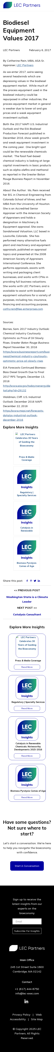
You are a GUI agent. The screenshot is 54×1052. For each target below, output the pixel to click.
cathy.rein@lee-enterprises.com (23, 309)
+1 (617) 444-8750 (27, 989)
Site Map (37, 1019)
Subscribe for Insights (27, 930)
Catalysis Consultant (27, 614)
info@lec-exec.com (27, 993)
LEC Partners (21, 5)
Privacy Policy (21, 1014)
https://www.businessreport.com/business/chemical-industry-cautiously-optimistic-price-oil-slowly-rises (26, 356)
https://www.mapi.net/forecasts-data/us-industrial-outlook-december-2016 (23, 415)
